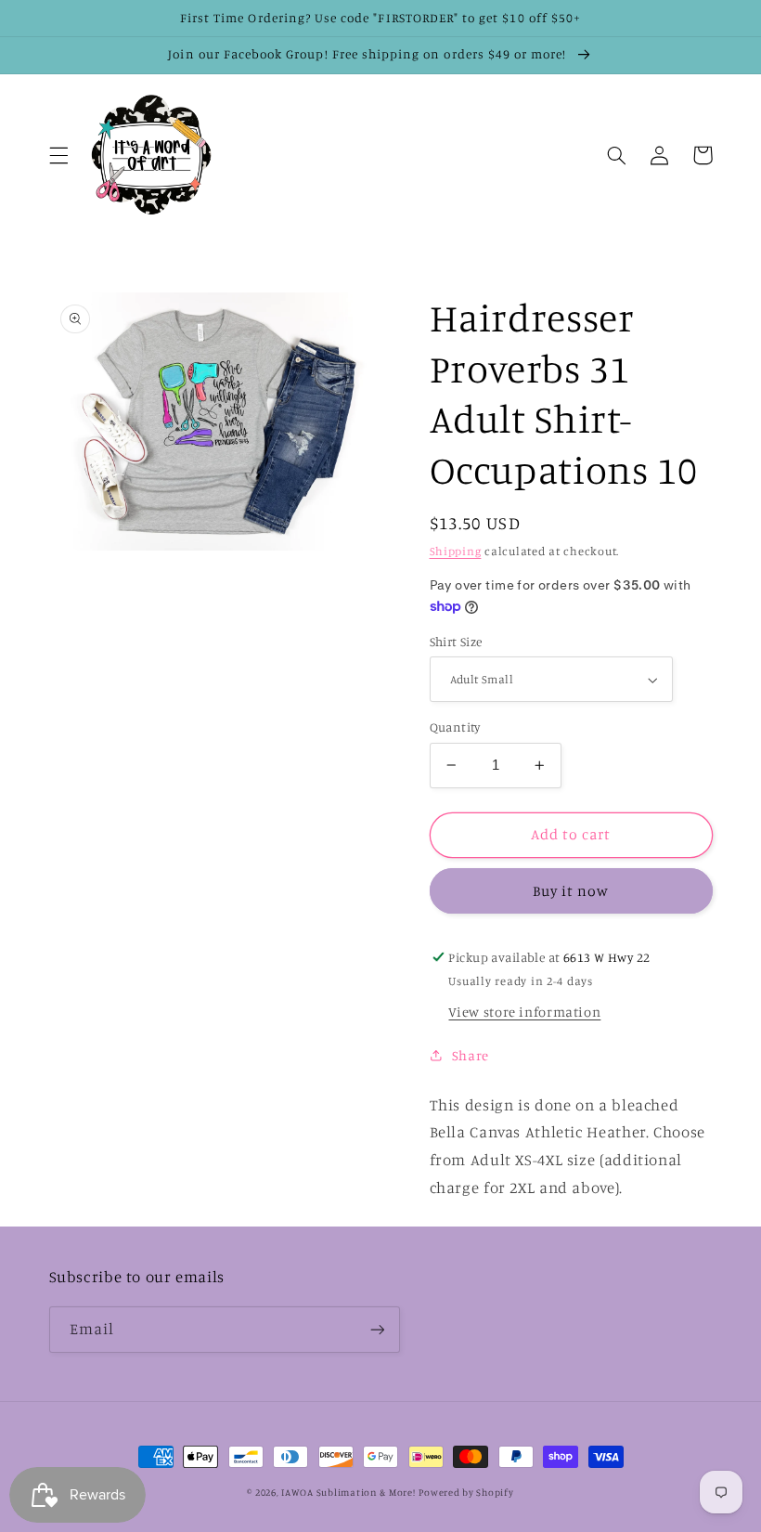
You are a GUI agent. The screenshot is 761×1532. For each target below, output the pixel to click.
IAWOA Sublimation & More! (348, 1492)
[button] (58, 155)
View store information (524, 1011)
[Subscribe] (376, 1329)
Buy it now (571, 891)
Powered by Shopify (466, 1492)
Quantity (455, 727)
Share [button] (470, 1055)
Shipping (456, 551)
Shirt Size (456, 641)
